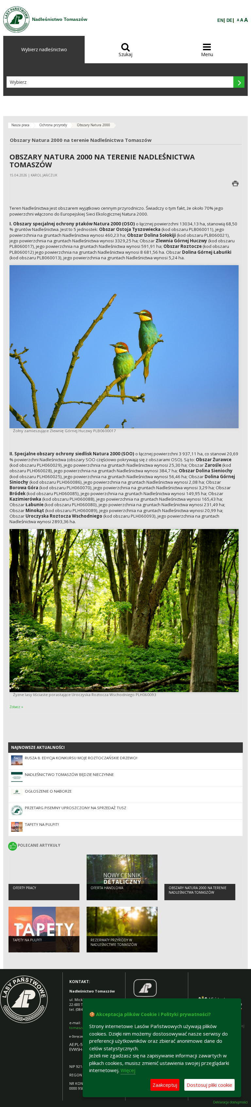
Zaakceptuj (165, 1085)
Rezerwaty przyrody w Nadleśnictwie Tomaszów (114, 942)
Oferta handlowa (107, 888)
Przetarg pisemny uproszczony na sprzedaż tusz (75, 807)
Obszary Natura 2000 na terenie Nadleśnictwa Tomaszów (197, 890)
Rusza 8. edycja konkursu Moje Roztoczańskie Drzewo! (81, 757)
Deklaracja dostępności (230, 1102)
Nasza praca (20, 125)
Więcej (128, 1070)
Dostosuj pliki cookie (209, 1085)
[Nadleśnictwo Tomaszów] (16, 20)
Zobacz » (16, 707)
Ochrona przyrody (53, 125)
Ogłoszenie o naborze (48, 791)
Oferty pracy (24, 888)
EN (220, 20)
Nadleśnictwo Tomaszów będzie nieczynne (69, 774)
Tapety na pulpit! (42, 824)
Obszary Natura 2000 (93, 125)
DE (229, 20)
